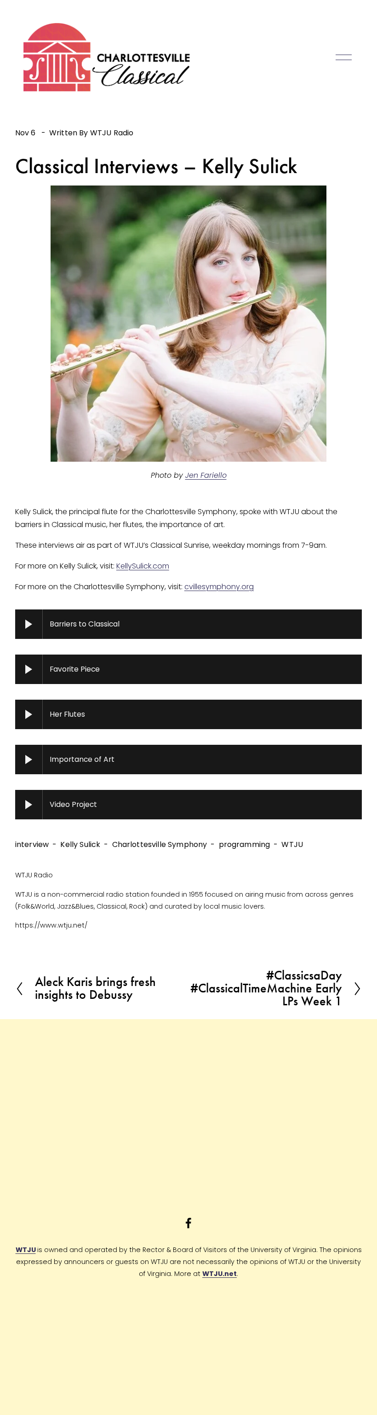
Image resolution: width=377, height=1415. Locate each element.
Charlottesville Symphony (159, 844)
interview (32, 844)
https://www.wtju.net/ (51, 925)
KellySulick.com (142, 566)
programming (244, 844)
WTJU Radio (112, 133)
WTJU (292, 844)
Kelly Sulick (80, 844)
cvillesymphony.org (219, 586)
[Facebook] (188, 1223)
